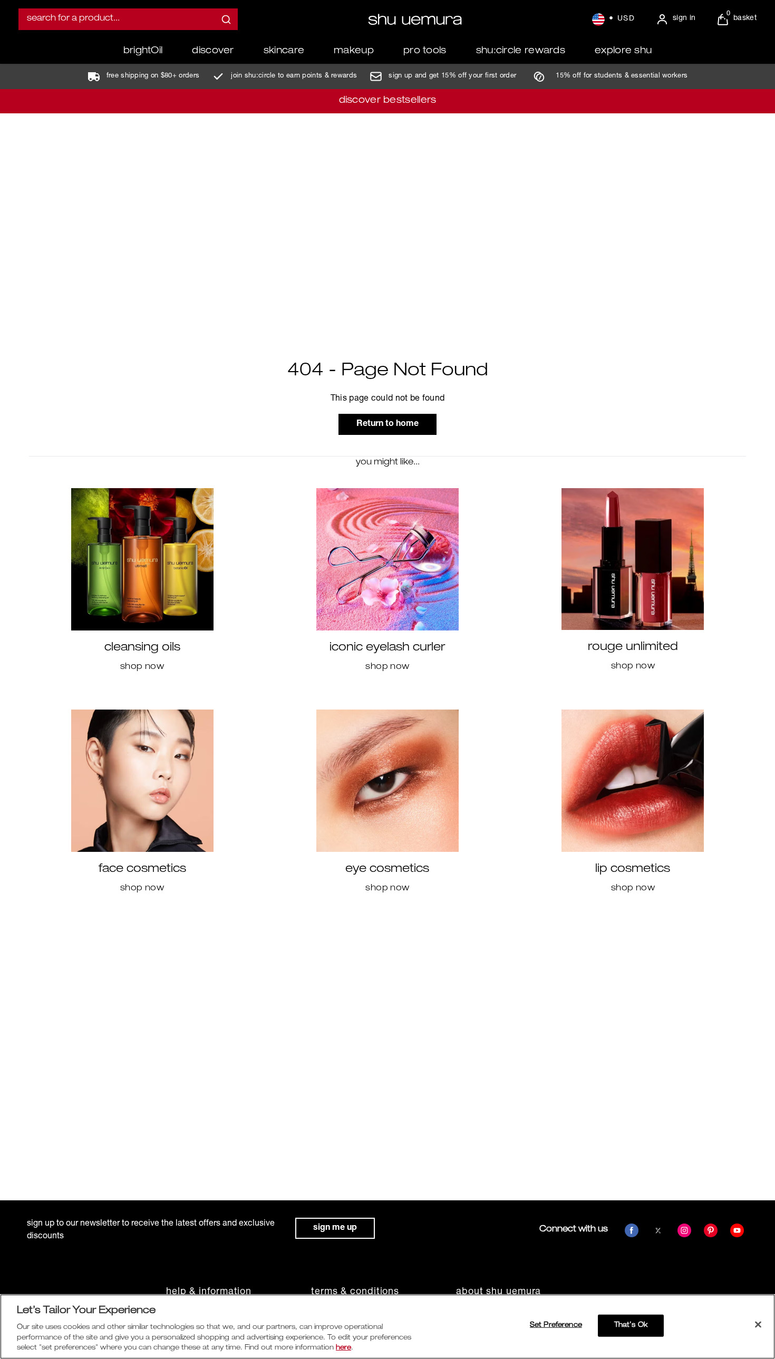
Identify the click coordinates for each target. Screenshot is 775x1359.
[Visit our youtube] (737, 1230)
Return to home (387, 424)
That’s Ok (630, 1325)
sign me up (335, 1228)
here (343, 1348)
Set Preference (556, 1325)
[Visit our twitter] (658, 1230)
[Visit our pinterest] (711, 1230)
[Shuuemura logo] (415, 19)
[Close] (758, 1324)
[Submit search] (226, 19)
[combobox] (128, 19)
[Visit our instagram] (684, 1230)
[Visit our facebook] (631, 1230)
